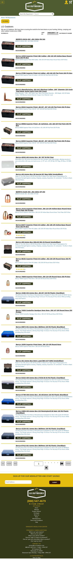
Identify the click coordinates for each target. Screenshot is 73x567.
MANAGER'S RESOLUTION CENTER (36, 526)
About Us (36, 515)
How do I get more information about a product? (36, 539)
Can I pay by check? (36, 541)
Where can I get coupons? (36, 532)
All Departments (10, 17)
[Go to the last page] (46, 468)
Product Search (36, 511)
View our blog (36, 557)
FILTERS (5, 21)
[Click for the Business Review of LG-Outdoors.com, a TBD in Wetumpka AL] (2, 561)
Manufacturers (36, 518)
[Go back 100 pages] (9, 464)
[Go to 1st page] (3, 464)
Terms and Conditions (36, 520)
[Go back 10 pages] (15, 464)
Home (3, 17)
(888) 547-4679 (36, 501)
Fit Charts (36, 513)
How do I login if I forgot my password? (36, 537)
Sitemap (36, 509)
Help (36, 522)
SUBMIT (54, 482)
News (36, 516)
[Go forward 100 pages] (68, 464)
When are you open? (36, 534)
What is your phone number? (36, 535)
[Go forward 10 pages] (62, 464)
